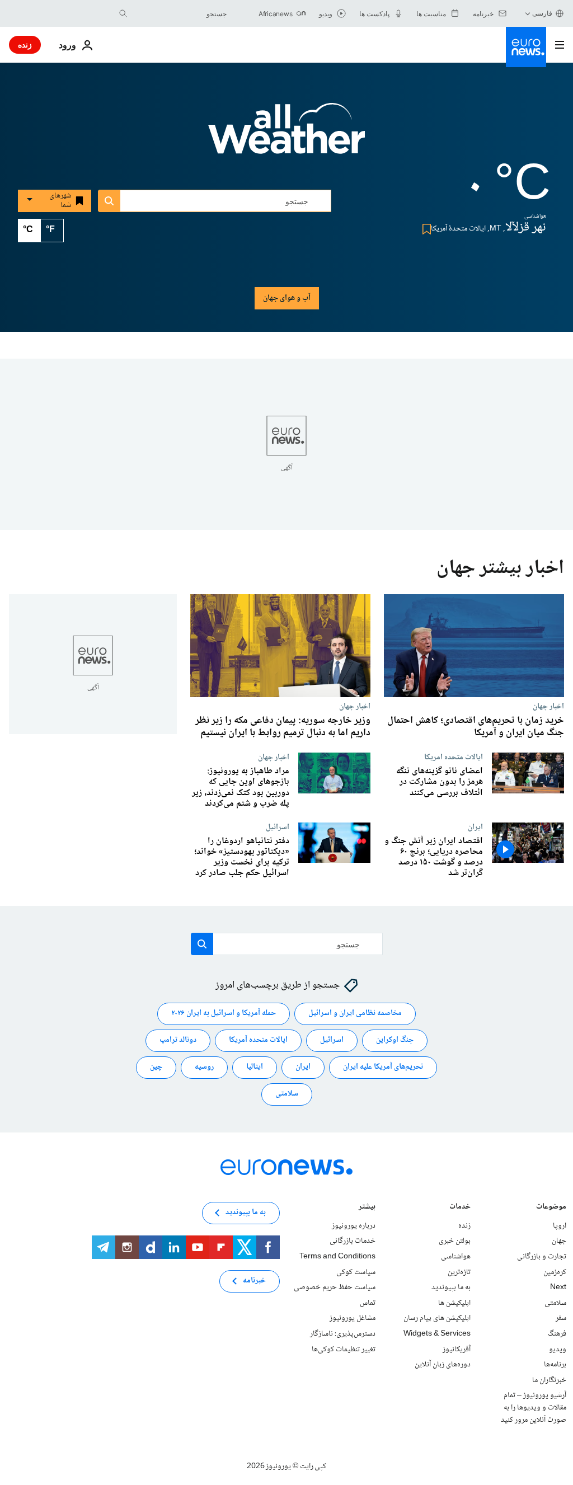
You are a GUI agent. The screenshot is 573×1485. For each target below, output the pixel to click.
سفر (561, 1318)
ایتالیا (254, 1067)
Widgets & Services (437, 1334)
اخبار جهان (548, 706)
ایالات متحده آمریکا (258, 1040)
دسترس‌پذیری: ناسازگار (342, 1334)
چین (156, 1067)
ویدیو (557, 1349)
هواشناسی (456, 1256)
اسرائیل (332, 1040)
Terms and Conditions (337, 1256)
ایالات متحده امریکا (453, 757)
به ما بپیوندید (451, 1287)
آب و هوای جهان (287, 298)
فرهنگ (557, 1334)
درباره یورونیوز (353, 1225)
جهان (559, 1241)
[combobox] (179, 13)
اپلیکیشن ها (454, 1302)
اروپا (559, 1225)
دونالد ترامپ (177, 1040)
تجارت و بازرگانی (541, 1256)
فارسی (542, 13)
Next (558, 1287)
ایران (475, 827)
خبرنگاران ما (549, 1380)
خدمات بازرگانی (352, 1241)
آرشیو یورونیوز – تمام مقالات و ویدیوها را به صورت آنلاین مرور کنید (533, 1407)
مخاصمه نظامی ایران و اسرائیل (355, 1013)
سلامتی (286, 1094)
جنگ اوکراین (395, 1040)
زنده (25, 44)
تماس (367, 1302)
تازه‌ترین (459, 1272)
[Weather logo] (286, 136)
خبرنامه (254, 1280)
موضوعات (551, 1207)
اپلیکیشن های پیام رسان (437, 1318)
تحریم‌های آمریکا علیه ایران (383, 1067)
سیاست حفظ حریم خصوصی (334, 1287)
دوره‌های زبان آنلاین (443, 1364)
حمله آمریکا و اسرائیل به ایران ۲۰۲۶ (223, 1013)
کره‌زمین (554, 1272)
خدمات (460, 1207)
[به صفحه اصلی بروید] (526, 47)
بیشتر (367, 1207)
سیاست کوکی (355, 1272)
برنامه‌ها (555, 1364)
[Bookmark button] (424, 229)
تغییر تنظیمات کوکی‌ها (343, 1349)
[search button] (123, 13)
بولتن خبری (455, 1241)
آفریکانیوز (457, 1349)
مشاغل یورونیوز (352, 1318)
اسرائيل (277, 827)
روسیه (204, 1067)
